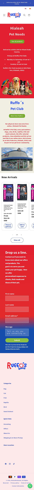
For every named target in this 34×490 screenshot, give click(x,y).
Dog (5, 389)
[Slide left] (13, 235)
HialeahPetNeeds (16, 480)
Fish (5, 398)
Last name (9, 305)
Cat (5, 393)
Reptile (6, 402)
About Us (7, 433)
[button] (4, 15)
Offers (6, 429)
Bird (5, 407)
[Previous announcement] (4, 3)
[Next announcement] (30, 3)
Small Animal (8, 411)
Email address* (11, 316)
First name (9, 294)
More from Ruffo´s (17, 116)
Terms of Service (10, 349)
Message (8, 327)
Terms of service (26, 483)
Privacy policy (15, 483)
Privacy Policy (21, 347)
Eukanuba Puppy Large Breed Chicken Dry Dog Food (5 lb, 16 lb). (8, 207)
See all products (17, 41)
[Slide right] (21, 235)
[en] (25, 8)
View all (17, 240)
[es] (30, 8)
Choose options (8, 226)
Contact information (18, 486)
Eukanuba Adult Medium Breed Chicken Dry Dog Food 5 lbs (22, 206)
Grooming (7, 424)
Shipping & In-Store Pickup (13, 438)
